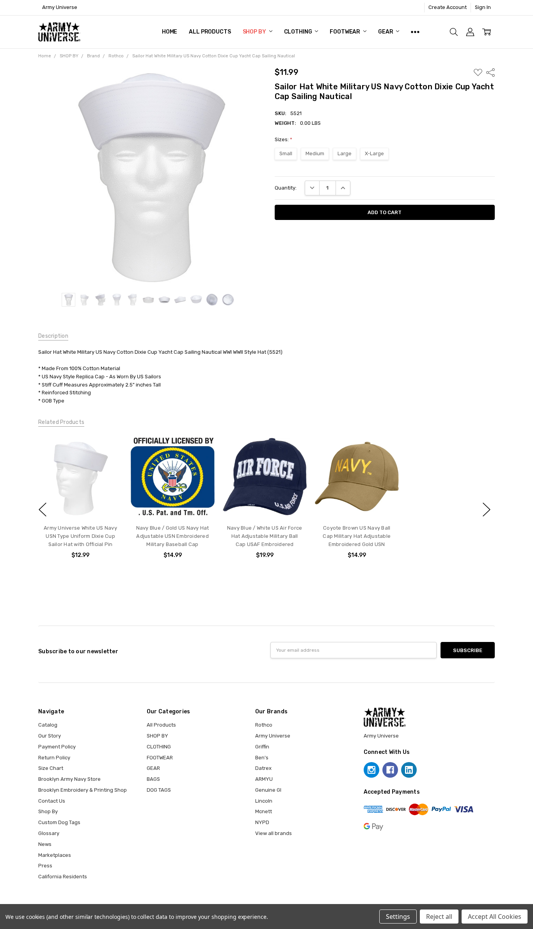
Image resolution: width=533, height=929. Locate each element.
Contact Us (51, 801)
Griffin (262, 747)
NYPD (262, 822)
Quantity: (286, 188)
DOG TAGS (159, 790)
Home (169, 31)
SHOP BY (255, 31)
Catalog (47, 725)
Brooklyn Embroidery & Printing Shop (82, 790)
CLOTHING (298, 31)
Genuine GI (268, 790)
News (45, 844)
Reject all (439, 916)
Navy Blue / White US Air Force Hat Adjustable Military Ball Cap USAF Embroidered (264, 536)
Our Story (49, 736)
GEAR (386, 31)
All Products (210, 31)
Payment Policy (57, 747)
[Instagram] (371, 770)
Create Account (447, 7)
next (486, 510)
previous (42, 510)
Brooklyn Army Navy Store (69, 779)
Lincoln (263, 801)
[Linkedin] (409, 770)
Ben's (261, 758)
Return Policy (54, 758)
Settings (398, 916)
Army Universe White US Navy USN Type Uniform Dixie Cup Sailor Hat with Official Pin (80, 536)
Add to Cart (172, 504)
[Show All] (415, 32)
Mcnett (263, 811)
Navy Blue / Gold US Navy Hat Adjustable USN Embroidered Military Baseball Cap (172, 536)
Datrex (263, 768)
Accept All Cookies (494, 916)
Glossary (48, 833)
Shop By (48, 811)
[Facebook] (390, 770)
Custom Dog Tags (59, 822)
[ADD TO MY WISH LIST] (109, 448)
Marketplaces (54, 855)
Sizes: (283, 139)
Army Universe (272, 736)
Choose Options (80, 504)
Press (45, 866)
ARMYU (264, 779)
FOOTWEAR (345, 31)
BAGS (153, 779)
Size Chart (50, 768)
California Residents (62, 876)
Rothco (263, 725)
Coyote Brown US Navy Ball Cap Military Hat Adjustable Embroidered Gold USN (357, 536)
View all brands (273, 833)
